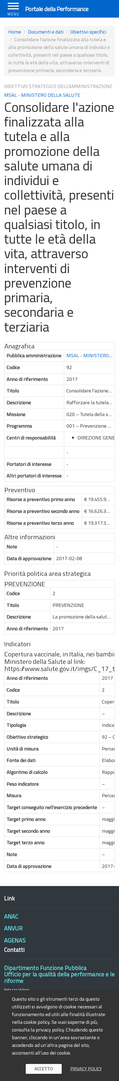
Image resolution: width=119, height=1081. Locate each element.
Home (14, 31)
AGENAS (15, 940)
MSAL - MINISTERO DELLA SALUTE (42, 95)
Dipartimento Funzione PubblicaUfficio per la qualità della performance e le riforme (59, 974)
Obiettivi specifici (88, 31)
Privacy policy (86, 1068)
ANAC (11, 916)
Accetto (44, 1068)
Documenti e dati (45, 31)
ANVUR (13, 928)
